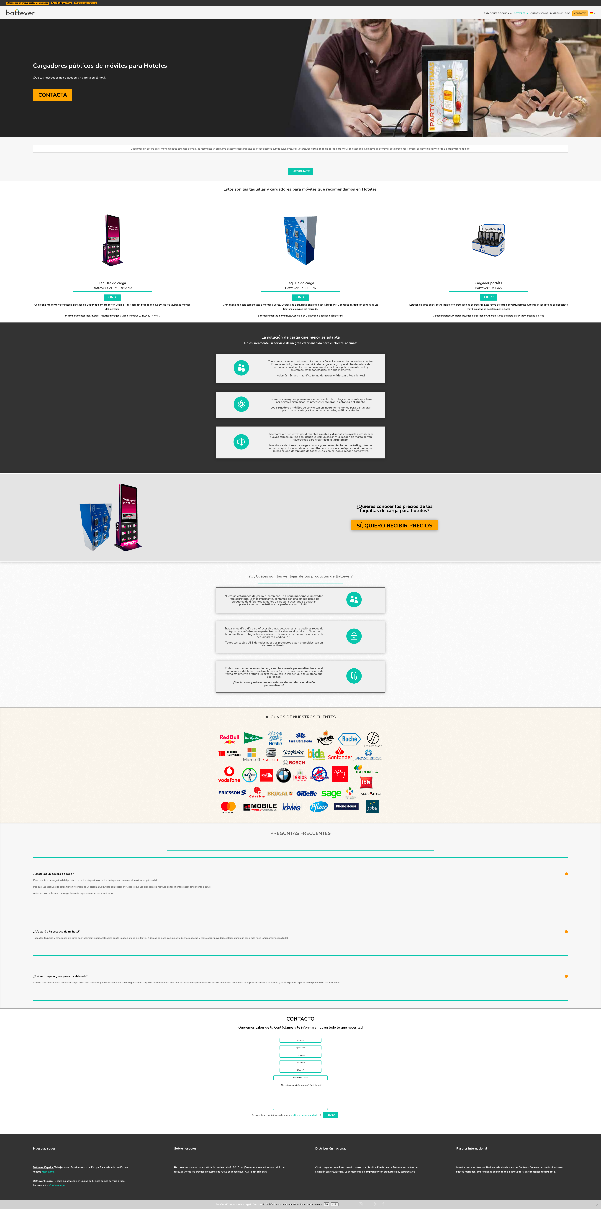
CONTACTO (580, 13)
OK (326, 1204)
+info (334, 1204)
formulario (48, 1171)
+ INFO (112, 297)
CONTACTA (52, 95)
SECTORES (519, 13)
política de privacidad (304, 1115)
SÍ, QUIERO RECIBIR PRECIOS (394, 525)
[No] (597, 1204)
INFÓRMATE (300, 171)
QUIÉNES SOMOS (539, 13)
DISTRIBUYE (556, 13)
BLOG (567, 13)
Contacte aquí (57, 1185)
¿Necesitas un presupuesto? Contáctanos (27, 3)
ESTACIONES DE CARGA (496, 13)
